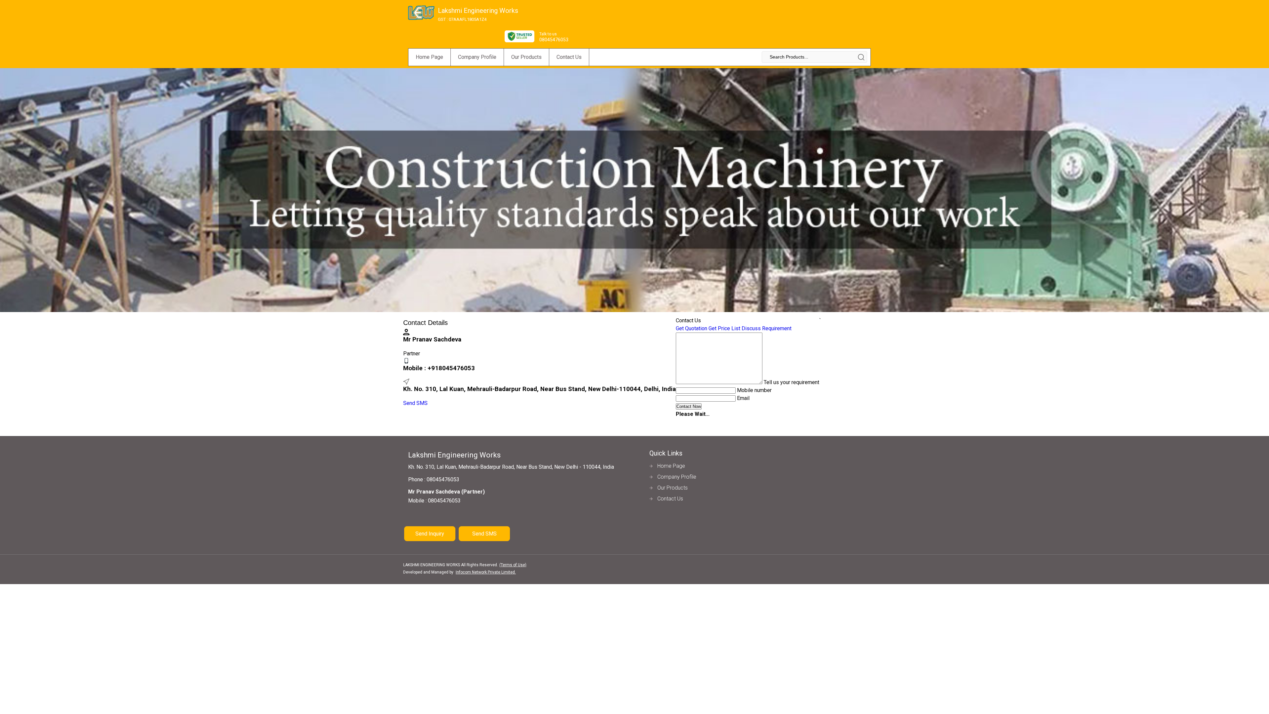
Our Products (526, 57)
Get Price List (724, 328)
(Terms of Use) (512, 565)
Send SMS (415, 403)
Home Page (429, 57)
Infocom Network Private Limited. (486, 572)
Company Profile (477, 57)
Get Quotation (691, 328)
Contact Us (569, 57)
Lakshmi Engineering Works (478, 14)
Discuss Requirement (766, 328)
